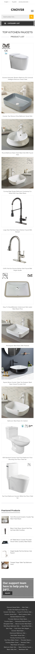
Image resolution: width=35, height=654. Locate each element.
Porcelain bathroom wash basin (17, 619)
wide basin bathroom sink (11, 626)
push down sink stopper (21, 628)
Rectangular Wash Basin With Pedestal (17, 345)
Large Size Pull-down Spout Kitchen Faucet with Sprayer (17, 231)
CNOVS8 (17, 9)
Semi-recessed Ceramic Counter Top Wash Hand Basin (22, 518)
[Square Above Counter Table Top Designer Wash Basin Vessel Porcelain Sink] (17, 363)
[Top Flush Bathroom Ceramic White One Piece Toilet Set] (17, 477)
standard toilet (25, 642)
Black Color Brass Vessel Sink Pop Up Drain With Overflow (21, 529)
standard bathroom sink (17, 616)
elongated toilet (8, 623)
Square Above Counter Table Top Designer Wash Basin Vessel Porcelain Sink (17, 383)
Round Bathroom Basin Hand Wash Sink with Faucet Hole (17, 153)
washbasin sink (23, 649)
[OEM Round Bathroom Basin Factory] (17, 134)
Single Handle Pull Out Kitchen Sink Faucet (21, 552)
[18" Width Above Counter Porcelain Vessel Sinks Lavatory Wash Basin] (5, 542)
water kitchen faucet (24, 647)
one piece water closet (11, 640)
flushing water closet (12, 642)
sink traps (9, 628)
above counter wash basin (23, 623)
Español (14, 2)
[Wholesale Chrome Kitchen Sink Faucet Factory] (17, 249)
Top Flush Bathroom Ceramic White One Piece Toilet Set (17, 497)
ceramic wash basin (17, 630)
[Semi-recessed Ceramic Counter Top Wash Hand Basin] (5, 519)
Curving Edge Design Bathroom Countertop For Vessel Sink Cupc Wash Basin (17, 192)
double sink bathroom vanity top (17, 609)
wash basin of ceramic (18, 644)
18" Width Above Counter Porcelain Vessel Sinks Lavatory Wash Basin (21, 540)
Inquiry (7, 593)
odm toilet (25, 607)
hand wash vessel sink (17, 635)
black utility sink (12, 649)
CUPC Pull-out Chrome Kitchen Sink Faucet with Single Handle (17, 269)
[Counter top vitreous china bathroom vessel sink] (17, 97)
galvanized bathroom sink (23, 621)
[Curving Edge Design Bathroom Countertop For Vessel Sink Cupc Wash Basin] (17, 172)
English (6, 2)
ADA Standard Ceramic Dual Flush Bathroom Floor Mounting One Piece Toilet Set (17, 458)
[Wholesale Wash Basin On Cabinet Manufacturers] (17, 402)
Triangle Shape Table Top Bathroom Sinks (21, 563)
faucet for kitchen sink (24, 612)
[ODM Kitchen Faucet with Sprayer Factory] (17, 211)
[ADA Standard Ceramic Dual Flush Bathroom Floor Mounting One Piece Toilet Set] (17, 439)
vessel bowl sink (26, 626)
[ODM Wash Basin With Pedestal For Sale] (17, 327)
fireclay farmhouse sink (17, 637)
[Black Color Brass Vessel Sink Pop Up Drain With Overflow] (5, 531)
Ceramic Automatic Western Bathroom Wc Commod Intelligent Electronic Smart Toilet (17, 78)
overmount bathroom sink (17, 633)
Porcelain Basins (26, 640)
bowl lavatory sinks (25, 614)
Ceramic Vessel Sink (10, 614)
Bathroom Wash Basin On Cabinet (17, 421)
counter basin (8, 621)
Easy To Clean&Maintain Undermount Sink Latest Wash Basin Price (17, 308)
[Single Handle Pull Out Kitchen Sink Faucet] (5, 554)
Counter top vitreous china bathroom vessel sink (17, 116)
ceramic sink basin (9, 612)
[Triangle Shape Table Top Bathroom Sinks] (5, 565)
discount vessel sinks (13, 607)
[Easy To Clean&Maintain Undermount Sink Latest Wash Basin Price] (17, 288)
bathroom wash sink (10, 647)
